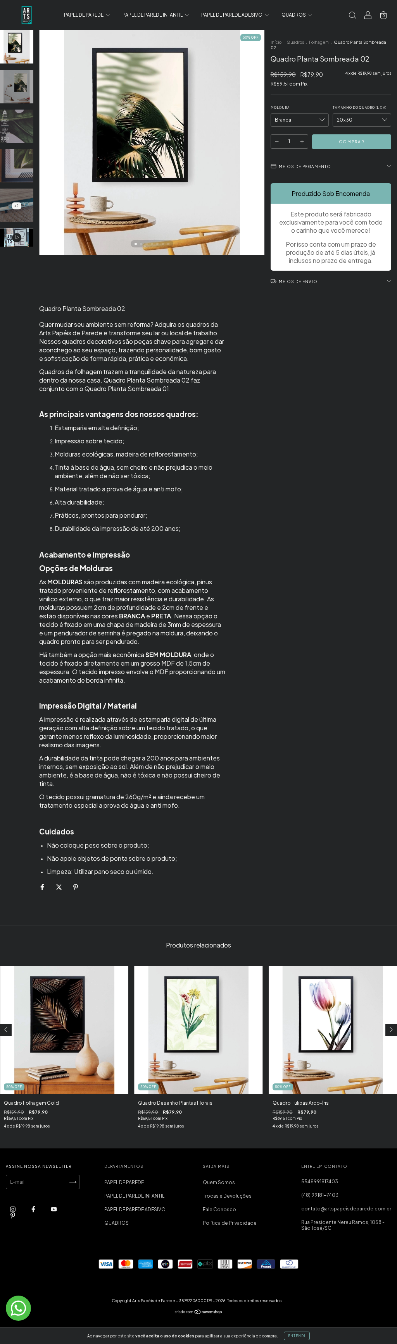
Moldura (280, 108)
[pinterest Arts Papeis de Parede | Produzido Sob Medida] (13, 1216)
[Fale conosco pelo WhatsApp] (18, 1308)
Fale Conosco (219, 1209)
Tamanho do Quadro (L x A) (360, 108)
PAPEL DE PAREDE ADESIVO (232, 15)
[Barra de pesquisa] (352, 16)
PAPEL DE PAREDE (84, 15)
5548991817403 (319, 1181)
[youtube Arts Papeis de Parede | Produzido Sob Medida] (54, 1209)
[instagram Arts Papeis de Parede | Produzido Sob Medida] (13, 1209)
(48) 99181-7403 (319, 1195)
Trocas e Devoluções (227, 1196)
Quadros (295, 42)
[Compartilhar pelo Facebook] (42, 887)
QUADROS (294, 15)
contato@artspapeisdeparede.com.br (346, 1209)
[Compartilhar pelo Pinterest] (75, 887)
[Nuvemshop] (198, 1313)
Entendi (297, 1336)
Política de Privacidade (230, 1223)
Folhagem (319, 42)
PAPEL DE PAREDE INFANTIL (153, 15)
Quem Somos (219, 1182)
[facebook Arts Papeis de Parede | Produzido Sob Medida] (33, 1209)
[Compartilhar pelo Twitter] (59, 887)
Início (276, 42)
